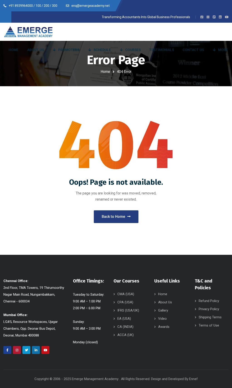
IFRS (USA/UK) (128, 310)
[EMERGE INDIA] (28, 32)
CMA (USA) (125, 294)
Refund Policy (209, 301)
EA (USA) (124, 319)
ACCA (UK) (125, 335)
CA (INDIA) (125, 327)
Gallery (163, 310)
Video (162, 319)
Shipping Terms (210, 317)
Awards (163, 327)
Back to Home (113, 216)
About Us (165, 302)
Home (105, 71)
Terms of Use (209, 325)
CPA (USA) (125, 302)
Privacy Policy (209, 309)
